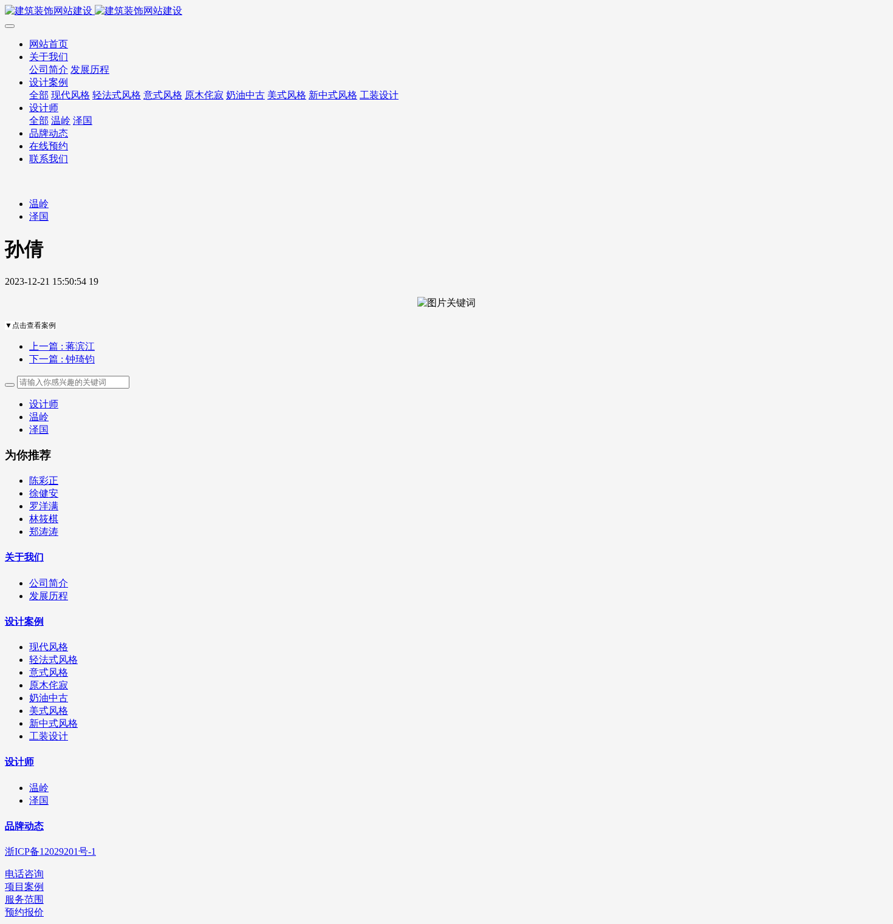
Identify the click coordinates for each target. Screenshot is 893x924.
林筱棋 (43, 519)
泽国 (39, 216)
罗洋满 (43, 506)
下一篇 (62, 359)
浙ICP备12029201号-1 (50, 851)
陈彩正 (43, 480)
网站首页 (48, 44)
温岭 (39, 204)
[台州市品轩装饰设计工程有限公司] (446, 11)
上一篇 (62, 346)
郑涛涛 (43, 531)
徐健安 (43, 493)
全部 (39, 95)
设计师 (43, 404)
